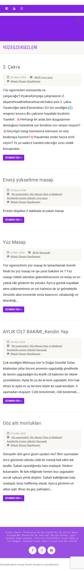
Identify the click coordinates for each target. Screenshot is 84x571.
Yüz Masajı (14, 242)
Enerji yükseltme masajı (28, 180)
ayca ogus (47, 77)
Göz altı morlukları (22, 423)
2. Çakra (11, 67)
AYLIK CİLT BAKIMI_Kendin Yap (35, 331)
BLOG (37, 77)
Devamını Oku (12, 157)
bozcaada (44, 252)
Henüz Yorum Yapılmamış (25, 81)
